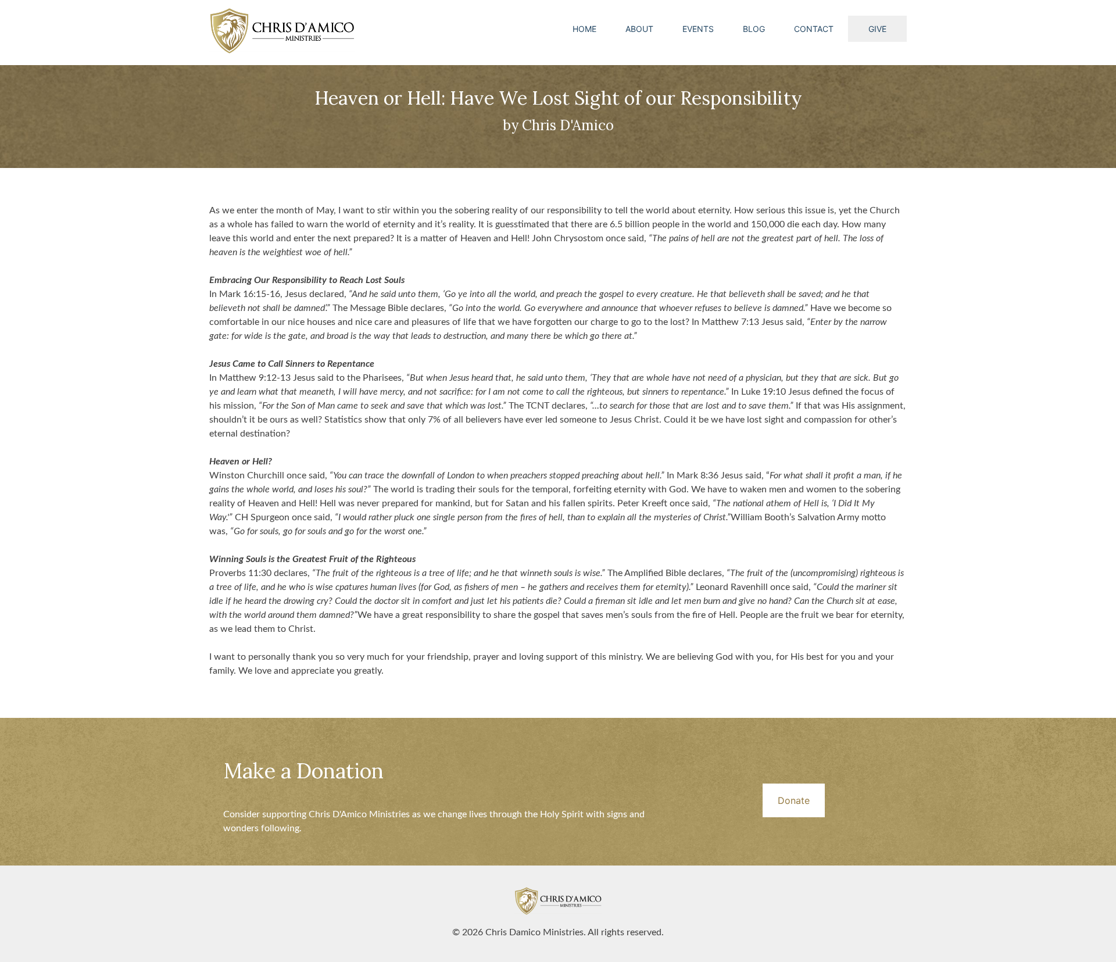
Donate (794, 800)
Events (698, 29)
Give (877, 29)
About (639, 29)
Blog (754, 29)
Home (584, 29)
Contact (814, 29)
